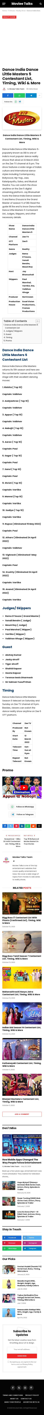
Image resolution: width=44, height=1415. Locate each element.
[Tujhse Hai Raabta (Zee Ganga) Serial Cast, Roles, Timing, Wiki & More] (8, 1298)
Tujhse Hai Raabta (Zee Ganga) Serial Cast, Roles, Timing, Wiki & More (28, 1297)
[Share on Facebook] (7, 95)
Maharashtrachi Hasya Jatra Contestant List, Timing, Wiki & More (21, 993)
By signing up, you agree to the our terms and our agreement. (23, 1364)
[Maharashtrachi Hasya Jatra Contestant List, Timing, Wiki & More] (22, 978)
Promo (9, 340)
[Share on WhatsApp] (19, 95)
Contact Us (26, 1399)
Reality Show (20, 11)
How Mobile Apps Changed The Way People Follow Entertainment (21, 1161)
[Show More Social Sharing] (39, 95)
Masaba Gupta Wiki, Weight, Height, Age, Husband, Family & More (28, 1283)
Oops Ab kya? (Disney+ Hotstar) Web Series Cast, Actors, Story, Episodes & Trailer (29, 1186)
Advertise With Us (31, 1402)
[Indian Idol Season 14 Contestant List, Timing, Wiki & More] (22, 1013)
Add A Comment (22, 1114)
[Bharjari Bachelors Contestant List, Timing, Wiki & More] (22, 1085)
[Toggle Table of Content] (36, 321)
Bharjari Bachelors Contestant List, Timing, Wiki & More (20, 1100)
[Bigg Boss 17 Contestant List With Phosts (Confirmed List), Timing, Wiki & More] (22, 903)
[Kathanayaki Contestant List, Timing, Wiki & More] (22, 1049)
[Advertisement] (22, 42)
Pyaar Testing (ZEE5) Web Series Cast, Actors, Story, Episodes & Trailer (29, 1200)
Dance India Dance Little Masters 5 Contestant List (21, 326)
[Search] (40, 3)
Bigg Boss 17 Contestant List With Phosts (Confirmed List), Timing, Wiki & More (21, 920)
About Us (14, 1399)
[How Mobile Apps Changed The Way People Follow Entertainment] (22, 1145)
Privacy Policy (28, 1364)
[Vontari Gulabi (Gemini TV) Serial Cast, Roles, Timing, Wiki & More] (8, 1269)
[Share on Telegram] (31, 95)
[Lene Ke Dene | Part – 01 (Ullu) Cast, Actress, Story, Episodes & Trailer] (8, 1214)
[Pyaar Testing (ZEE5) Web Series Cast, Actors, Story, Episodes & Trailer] (8, 1201)
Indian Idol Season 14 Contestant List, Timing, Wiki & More (21, 1029)
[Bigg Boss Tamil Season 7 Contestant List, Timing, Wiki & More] (22, 942)
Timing (9, 337)
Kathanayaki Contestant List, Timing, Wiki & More (21, 1064)
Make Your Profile (12, 1402)
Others (6, 1155)
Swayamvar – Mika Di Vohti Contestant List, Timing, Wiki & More (12, 843)
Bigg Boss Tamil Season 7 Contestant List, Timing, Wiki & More (21, 957)
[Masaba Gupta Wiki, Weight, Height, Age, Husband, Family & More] (8, 1284)
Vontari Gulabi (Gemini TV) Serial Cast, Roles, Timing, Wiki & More (29, 1268)
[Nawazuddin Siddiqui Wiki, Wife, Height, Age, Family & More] (8, 1312)
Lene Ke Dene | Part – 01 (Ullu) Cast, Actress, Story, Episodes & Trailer (29, 1214)
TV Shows (11, 11)
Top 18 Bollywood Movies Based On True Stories (31, 841)
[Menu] (3, 3)
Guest (8, 334)
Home (4, 11)
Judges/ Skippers (14, 331)
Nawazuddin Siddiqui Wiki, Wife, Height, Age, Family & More (29, 1311)
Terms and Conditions (13, 1395)
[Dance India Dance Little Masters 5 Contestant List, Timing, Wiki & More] (22, 128)
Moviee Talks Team (17, 89)
